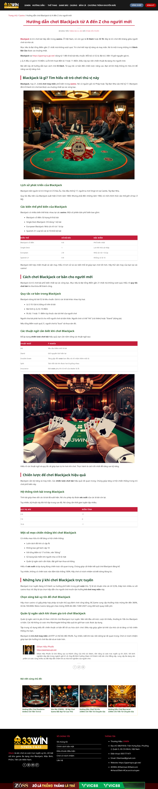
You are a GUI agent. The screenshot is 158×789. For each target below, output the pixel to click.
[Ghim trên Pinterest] (83, 667)
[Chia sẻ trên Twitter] (79, 667)
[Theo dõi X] (24, 765)
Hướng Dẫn (38, 5)
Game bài (63, 5)
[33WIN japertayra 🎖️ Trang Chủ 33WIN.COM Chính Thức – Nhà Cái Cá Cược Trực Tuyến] (11, 5)
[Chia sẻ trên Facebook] (75, 667)
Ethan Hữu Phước (92, 31)
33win (27, 5)
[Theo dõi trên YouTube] (33, 765)
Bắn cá (82, 5)
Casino (73, 5)
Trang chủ (12, 15)
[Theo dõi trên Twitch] (37, 765)
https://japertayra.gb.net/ (44, 55)
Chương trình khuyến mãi (102, 5)
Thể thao (52, 5)
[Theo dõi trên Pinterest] (29, 765)
